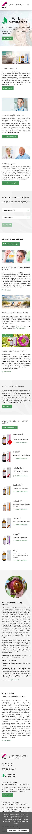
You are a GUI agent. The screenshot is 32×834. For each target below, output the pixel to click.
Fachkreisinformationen (9, 136)
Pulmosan (15, 680)
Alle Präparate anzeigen (9, 427)
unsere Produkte (7, 88)
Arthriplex (17, 501)
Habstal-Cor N (18, 468)
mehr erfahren (7, 38)
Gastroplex (18, 485)
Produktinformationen (21, 442)
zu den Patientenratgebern (10, 183)
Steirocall (17, 518)
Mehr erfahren (7, 406)
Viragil (16, 550)
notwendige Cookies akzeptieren (18, 830)
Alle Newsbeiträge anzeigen (10, 244)
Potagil (16, 534)
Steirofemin (18, 435)
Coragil (16, 452)
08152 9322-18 (21, 328)
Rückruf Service (7, 795)
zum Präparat (7, 224)
